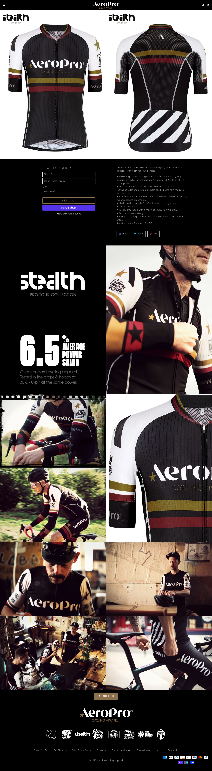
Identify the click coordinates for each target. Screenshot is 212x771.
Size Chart (102, 750)
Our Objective (60, 750)
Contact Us (173, 750)
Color (47, 181)
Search (158, 750)
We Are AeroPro (41, 750)
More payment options (69, 213)
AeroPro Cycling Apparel (110, 760)
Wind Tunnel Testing (82, 750)
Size (46, 174)
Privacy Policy (143, 750)
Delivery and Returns (122, 750)
